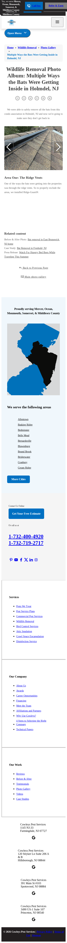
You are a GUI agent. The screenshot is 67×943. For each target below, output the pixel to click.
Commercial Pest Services (29, 616)
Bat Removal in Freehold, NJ (31, 248)
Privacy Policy (44, 931)
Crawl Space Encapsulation (30, 636)
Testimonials (22, 784)
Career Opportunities (26, 695)
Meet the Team (23, 705)
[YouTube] (16, 560)
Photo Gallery (23, 789)
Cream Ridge (24, 467)
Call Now (36, 5)
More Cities (18, 479)
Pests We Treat (23, 606)
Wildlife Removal (25, 621)
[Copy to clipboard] (50, 98)
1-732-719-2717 (26, 543)
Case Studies (22, 799)
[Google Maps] (33, 837)
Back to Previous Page (35, 268)
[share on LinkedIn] (30, 98)
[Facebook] (21, 560)
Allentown (23, 419)
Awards (20, 690)
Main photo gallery (35, 276)
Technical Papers (24, 729)
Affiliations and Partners (28, 710)
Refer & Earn (56, 5)
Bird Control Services (27, 626)
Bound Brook (24, 451)
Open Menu (15, 33)
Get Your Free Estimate (26, 513)
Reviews (20, 774)
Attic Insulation (24, 631)
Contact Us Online (16, 506)
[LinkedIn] (31, 560)
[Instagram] (36, 560)
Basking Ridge (25, 424)
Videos (19, 794)
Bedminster (23, 430)
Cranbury (22, 462)
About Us (21, 685)
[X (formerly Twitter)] (26, 560)
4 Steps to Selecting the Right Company (31, 722)
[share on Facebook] (17, 98)
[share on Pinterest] (37, 98)
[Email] (43, 98)
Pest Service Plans (25, 611)
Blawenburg (24, 446)
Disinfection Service (26, 641)
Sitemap (36, 935)
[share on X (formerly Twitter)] (24, 98)
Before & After (24, 779)
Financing (21, 700)
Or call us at (14, 525)
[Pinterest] (11, 560)
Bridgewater (24, 457)
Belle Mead (23, 435)
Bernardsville (24, 441)
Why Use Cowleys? (26, 715)
